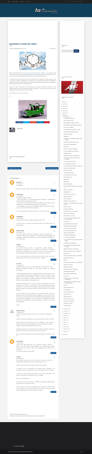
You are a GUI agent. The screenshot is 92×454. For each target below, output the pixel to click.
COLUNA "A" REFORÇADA (69, 301)
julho (65, 317)
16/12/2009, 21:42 (20, 232)
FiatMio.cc (43, 73)
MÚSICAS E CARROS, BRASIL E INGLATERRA (73, 255)
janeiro (65, 331)
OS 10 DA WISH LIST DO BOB (70, 163)
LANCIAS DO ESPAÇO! (68, 264)
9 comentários (53, 48)
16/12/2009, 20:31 (20, 196)
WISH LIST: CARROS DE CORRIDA (70, 149)
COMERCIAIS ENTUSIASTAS (69, 271)
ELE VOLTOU (66, 276)
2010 (64, 113)
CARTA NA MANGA (67, 198)
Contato (28, 1)
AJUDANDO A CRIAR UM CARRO (70, 226)
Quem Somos (15, 1)
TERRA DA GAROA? (68, 296)
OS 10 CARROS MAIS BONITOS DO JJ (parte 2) (73, 166)
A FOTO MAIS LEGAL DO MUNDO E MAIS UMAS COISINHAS (72, 218)
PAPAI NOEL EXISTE (68, 177)
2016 (64, 101)
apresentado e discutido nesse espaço (31, 76)
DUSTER (65, 260)
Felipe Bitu (16, 48)
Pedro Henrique (20, 230)
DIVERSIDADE (66, 179)
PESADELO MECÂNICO (68, 209)
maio (65, 322)
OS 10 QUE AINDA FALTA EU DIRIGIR (71, 151)
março (65, 326)
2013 (64, 106)
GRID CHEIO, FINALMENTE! (69, 232)
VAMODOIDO (19, 216)
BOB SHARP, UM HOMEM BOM (70, 144)
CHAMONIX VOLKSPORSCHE (70, 201)
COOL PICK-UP (67, 221)
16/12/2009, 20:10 (20, 184)
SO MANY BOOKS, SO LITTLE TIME (71, 211)
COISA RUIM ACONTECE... (69, 292)
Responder (53, 190)
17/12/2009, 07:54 (20, 265)
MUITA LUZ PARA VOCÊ (68, 120)
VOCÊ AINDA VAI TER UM (69, 172)
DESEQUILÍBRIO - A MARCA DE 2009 (71, 123)
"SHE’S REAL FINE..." (68, 305)
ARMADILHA (66, 136)
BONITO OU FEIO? (67, 206)
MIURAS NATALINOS (68, 184)
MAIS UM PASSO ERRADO (69, 213)
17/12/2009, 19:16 (20, 312)
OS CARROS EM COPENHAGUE (70, 243)
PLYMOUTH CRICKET (68, 170)
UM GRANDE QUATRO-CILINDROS (71, 269)
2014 (64, 104)
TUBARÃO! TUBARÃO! (68, 267)
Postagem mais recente (14, 168)
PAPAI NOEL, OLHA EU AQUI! (69, 194)
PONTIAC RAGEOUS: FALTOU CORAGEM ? (72, 251)
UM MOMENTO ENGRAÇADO (70, 235)
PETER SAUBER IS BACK (68, 287)
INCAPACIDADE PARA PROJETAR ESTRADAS (73, 125)
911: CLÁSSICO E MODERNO (69, 237)
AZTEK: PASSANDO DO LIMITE (70, 228)
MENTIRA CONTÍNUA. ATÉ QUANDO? (71, 249)
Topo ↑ (81, 451)
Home (9, 1)
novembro (66, 308)
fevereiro (66, 329)
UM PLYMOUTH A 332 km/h (69, 215)
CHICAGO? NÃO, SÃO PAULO (70, 161)
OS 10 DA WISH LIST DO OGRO (70, 175)
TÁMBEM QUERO (67, 192)
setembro (66, 313)
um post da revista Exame (32, 73)
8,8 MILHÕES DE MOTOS (69, 258)
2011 (64, 110)
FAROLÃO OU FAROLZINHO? (69, 168)
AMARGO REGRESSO (68, 196)
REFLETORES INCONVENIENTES (70, 273)
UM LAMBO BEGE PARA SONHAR (70, 223)
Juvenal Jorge (19, 341)
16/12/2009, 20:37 (20, 218)
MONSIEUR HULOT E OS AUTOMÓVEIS (72, 155)
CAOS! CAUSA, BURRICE (69, 127)
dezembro (66, 116)
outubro (66, 311)
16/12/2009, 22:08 (20, 246)
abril (65, 324)
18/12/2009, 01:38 (20, 358)
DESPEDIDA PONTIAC (68, 303)
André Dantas (19, 194)
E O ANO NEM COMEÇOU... (69, 118)
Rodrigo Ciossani (20, 310)
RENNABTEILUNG (67, 153)
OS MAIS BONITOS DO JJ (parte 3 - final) (72, 129)
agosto (65, 315)
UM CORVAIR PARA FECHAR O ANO (71, 132)
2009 (64, 115)
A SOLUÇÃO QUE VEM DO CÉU (70, 230)
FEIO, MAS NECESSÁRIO (69, 298)
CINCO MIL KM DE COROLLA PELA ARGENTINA (73, 262)
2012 (64, 108)
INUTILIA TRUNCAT (67, 294)
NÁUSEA (65, 285)
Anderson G (19, 182)
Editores (22, 1)
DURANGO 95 (66, 253)
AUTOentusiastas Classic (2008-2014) (24, 451)
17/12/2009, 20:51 (20, 343)
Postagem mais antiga (51, 168)
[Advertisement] (32, 33)
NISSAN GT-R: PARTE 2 (68, 189)
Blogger (22, 446)
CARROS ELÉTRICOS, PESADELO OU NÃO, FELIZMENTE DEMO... (72, 282)
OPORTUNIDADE (67, 289)
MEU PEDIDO (66, 181)
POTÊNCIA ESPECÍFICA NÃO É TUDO (71, 142)
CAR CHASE (66, 146)
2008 (64, 334)
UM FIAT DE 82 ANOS (68, 134)
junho (65, 320)
